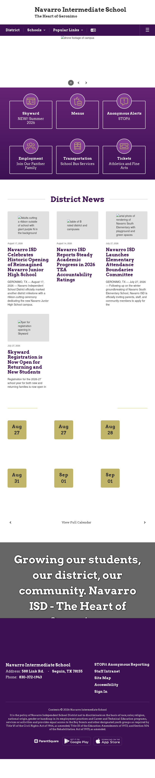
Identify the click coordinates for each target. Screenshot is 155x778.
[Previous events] (10, 522)
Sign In (100, 692)
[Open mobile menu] (147, 30)
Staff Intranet (107, 671)
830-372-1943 (30, 677)
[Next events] (144, 522)
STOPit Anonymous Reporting (121, 664)
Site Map (102, 678)
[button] (36, 30)
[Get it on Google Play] (76, 741)
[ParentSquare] (46, 741)
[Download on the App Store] (108, 741)
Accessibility (106, 685)
